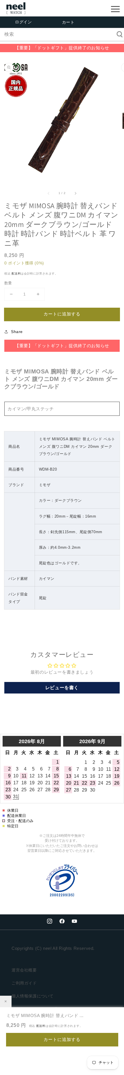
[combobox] (62, 34)
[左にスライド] (48, 193)
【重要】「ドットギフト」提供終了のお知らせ (62, 47)
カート (68, 22)
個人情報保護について (33, 996)
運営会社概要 (24, 970)
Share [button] (17, 331)
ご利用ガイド (24, 983)
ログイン (23, 22)
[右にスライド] (75, 193)
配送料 (16, 273)
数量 (8, 283)
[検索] (117, 34)
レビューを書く (62, 687)
